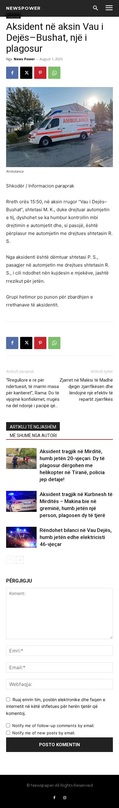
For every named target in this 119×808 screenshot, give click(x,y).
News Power (24, 59)
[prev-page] (10, 560)
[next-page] (19, 560)
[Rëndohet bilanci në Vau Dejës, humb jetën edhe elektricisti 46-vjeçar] (21, 537)
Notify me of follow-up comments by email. (53, 725)
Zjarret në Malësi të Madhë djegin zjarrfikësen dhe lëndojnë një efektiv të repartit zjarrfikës (86, 389)
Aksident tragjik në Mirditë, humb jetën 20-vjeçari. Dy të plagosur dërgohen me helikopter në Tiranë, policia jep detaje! (72, 465)
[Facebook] (12, 73)
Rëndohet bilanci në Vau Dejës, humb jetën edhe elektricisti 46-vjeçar (76, 537)
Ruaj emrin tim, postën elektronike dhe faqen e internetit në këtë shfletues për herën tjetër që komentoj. (55, 706)
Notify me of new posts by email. (43, 732)
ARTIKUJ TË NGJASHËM (33, 427)
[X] (26, 73)
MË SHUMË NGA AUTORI (33, 435)
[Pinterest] (40, 73)
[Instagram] (64, 798)
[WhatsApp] (54, 73)
